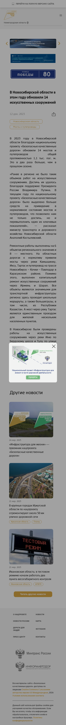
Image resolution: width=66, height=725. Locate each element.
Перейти (33, 377)
